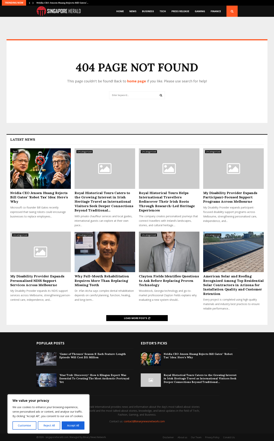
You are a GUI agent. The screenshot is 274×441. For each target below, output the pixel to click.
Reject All (49, 425)
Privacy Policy (212, 437)
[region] (48, 414)
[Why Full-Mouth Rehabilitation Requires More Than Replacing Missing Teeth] (105, 252)
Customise (24, 425)
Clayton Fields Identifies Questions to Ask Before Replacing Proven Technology (169, 280)
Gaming (200, 11)
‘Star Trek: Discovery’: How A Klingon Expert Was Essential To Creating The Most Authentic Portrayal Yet (94, 378)
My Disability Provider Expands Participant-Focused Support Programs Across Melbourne (230, 197)
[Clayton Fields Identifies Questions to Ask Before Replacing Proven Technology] (169, 252)
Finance (216, 11)
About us (182, 437)
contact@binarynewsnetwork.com (144, 421)
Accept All (73, 425)
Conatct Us (229, 437)
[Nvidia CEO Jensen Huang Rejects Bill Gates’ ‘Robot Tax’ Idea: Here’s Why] (40, 168)
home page (136, 81)
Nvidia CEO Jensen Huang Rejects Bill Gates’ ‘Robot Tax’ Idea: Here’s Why (39, 197)
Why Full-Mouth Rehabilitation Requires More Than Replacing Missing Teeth (102, 280)
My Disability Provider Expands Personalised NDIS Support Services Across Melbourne (37, 280)
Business (148, 11)
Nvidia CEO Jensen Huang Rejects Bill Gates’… (62, 2)
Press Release (180, 11)
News (132, 11)
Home (120, 11)
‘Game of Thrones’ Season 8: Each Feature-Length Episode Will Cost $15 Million (92, 355)
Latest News (22, 139)
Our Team (196, 437)
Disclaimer (168, 437)
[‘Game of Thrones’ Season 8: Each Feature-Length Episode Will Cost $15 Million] (46, 359)
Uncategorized (84, 151)
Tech (163, 11)
